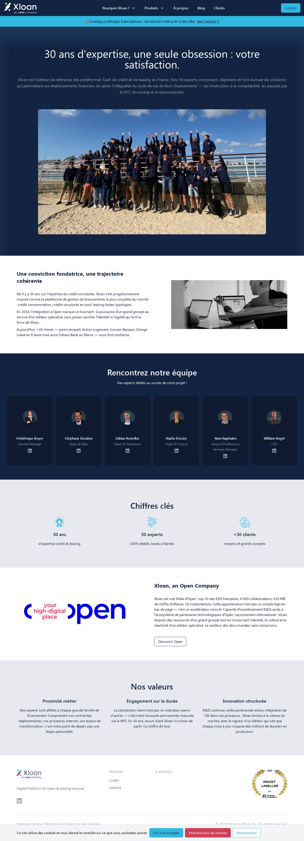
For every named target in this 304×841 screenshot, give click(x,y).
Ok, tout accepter (166, 832)
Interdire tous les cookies (208, 832)
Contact (291, 8)
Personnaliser (246, 832)
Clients (219, 8)
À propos (180, 8)
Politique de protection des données (72, 824)
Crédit (114, 780)
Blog (201, 8)
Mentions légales (30, 824)
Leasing (115, 787)
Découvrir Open (170, 641)
